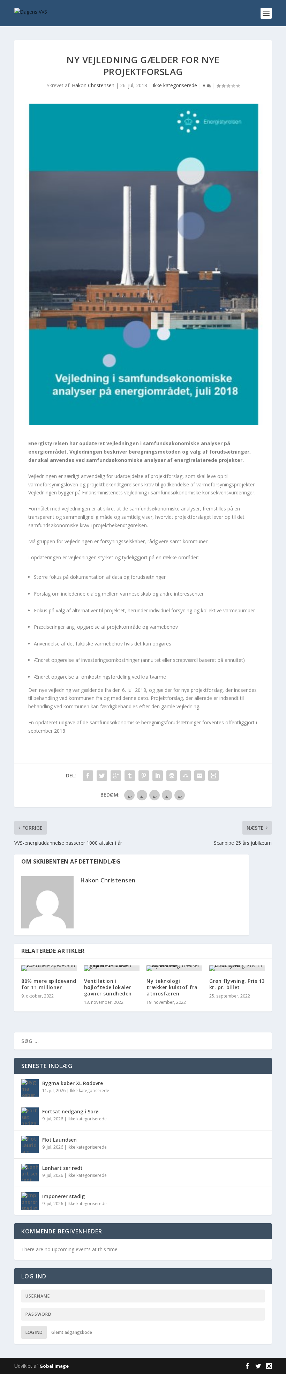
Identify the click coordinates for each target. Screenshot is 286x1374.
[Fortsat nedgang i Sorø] (30, 1116)
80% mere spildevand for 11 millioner (48, 984)
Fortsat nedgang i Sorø (70, 1111)
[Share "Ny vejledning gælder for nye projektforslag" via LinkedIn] (158, 776)
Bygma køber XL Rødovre (72, 1083)
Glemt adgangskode (71, 1332)
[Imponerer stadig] (30, 1201)
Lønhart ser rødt (62, 1168)
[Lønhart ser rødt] (30, 1172)
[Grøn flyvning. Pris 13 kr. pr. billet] (237, 968)
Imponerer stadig (63, 1196)
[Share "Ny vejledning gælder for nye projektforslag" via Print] (213, 776)
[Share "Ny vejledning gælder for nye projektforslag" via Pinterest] (144, 776)
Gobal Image (54, 1366)
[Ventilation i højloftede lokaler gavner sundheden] (112, 968)
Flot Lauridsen (59, 1139)
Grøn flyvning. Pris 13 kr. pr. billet (237, 984)
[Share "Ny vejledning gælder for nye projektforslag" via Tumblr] (130, 776)
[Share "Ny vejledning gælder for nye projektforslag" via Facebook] (88, 776)
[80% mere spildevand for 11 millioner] (49, 968)
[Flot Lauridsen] (30, 1144)
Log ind (34, 1332)
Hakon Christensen (93, 85)
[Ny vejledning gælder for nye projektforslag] (143, 264)
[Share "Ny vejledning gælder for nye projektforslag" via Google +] (116, 776)
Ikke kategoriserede (175, 85)
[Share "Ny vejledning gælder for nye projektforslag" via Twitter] (102, 776)
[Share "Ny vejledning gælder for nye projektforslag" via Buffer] (172, 776)
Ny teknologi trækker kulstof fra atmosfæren (172, 987)
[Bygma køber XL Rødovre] (30, 1088)
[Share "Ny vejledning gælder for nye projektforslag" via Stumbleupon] (186, 776)
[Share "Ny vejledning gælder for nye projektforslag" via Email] (199, 776)
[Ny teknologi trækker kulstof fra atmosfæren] (174, 968)
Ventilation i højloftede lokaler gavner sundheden (108, 987)
